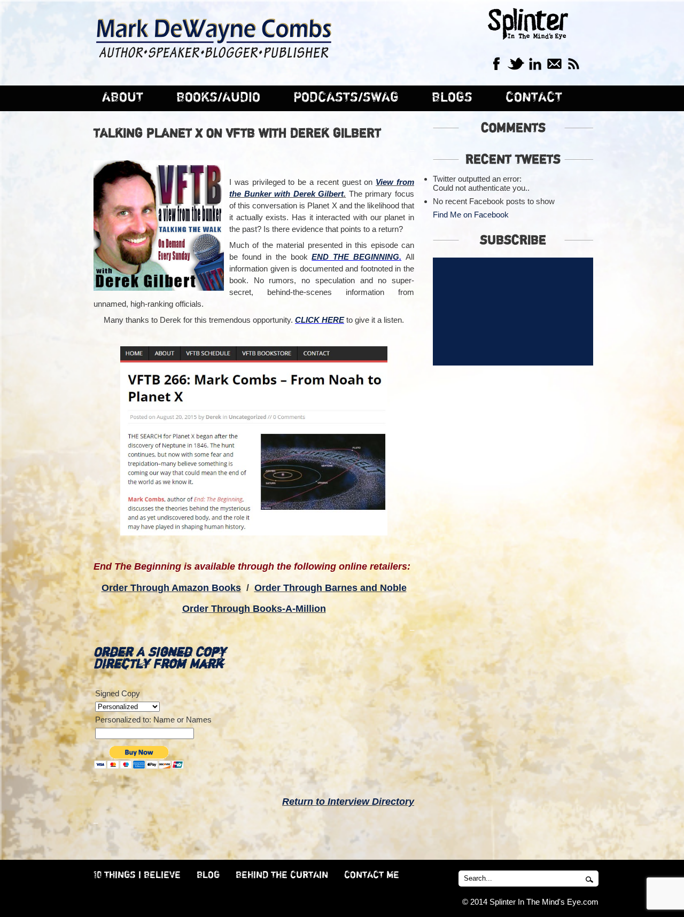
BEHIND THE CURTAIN (282, 875)
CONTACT (534, 97)
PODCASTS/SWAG (346, 97)
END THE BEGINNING (355, 256)
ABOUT (122, 97)
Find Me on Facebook (471, 214)
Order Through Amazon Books (171, 587)
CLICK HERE (319, 319)
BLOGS (452, 97)
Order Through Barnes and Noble (330, 587)
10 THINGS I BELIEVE (137, 875)
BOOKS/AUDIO (218, 97)
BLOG (208, 875)
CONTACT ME (371, 875)
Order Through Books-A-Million (254, 608)
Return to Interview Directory (348, 801)
